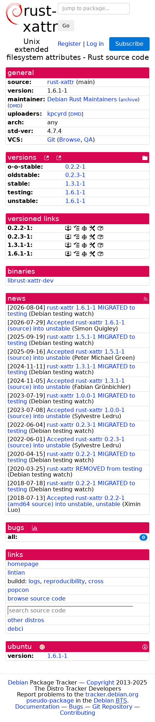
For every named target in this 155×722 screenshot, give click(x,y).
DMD (15, 105)
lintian (16, 572)
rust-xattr (60, 82)
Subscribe (129, 43)
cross (95, 581)
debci (15, 628)
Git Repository (112, 706)
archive (129, 99)
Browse (69, 139)
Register (69, 43)
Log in (95, 43)
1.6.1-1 (75, 192)
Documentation (37, 706)
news (17, 298)
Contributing (77, 712)
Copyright (100, 682)
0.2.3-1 (75, 175)
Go (66, 25)
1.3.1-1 (75, 183)
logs (34, 581)
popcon (18, 589)
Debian (18, 682)
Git (51, 139)
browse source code (37, 598)
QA (88, 139)
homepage (23, 564)
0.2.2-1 (75, 166)
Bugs (76, 706)
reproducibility (64, 581)
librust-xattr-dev (30, 280)
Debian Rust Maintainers (82, 99)
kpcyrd (57, 113)
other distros (26, 620)
